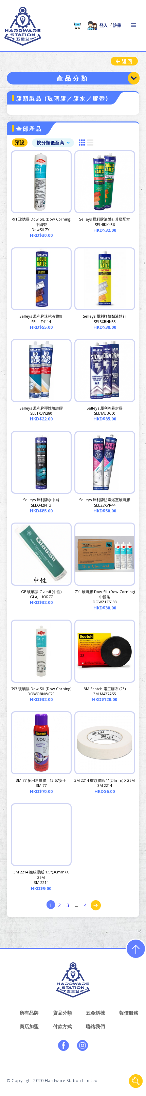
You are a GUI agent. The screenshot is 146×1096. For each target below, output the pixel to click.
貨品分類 (62, 1012)
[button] (134, 25)
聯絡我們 (95, 1026)
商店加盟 (29, 1026)
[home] (22, 26)
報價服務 (128, 1012)
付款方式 (62, 1026)
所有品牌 (29, 1012)
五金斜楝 (95, 1012)
